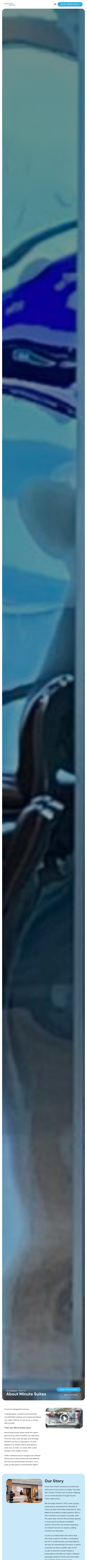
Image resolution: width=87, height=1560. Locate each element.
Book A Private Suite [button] (69, 4)
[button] (55, 4)
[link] (10, 4)
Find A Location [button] (71, 1395)
